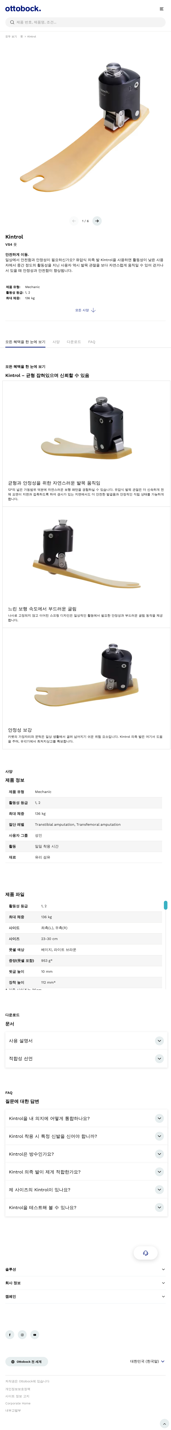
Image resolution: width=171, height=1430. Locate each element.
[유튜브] (34, 1334)
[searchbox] (85, 22)
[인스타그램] (22, 1334)
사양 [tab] (56, 342)
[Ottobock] (23, 9)
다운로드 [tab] (74, 342)
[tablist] (85, 343)
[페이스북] (9, 1334)
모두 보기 (11, 36)
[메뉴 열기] (162, 9)
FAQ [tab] (91, 342)
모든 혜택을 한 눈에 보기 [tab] (25, 342)
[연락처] (146, 1253)
